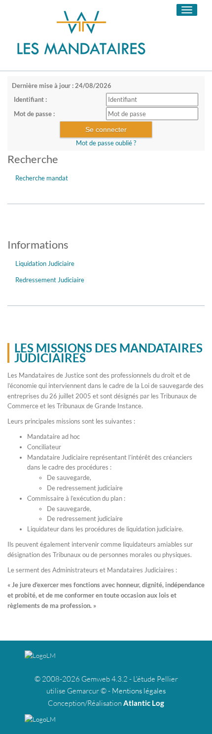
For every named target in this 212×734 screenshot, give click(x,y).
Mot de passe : (34, 114)
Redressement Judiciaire (49, 280)
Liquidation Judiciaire (44, 263)
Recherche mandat (41, 178)
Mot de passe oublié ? (106, 143)
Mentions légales (139, 690)
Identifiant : (30, 99)
